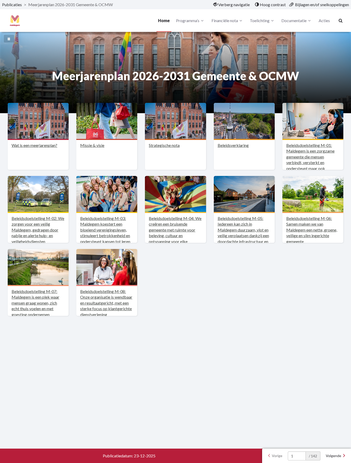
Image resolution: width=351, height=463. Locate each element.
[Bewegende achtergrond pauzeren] (9, 38)
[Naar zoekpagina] (341, 20)
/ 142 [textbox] (313, 456)
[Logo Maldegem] (15, 21)
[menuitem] (231, 4)
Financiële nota (224, 20)
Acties (324, 20)
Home (164, 20)
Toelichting (260, 20)
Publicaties (12, 4)
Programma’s (187, 20)
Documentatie (294, 20)
